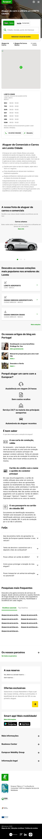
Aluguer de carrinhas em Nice (10, 627)
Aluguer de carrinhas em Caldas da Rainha (10, 631)
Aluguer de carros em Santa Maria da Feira (10, 623)
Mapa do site (6, 828)
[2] (21, 259)
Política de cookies (31, 828)
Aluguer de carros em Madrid (29, 615)
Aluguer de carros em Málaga (10, 619)
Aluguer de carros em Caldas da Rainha (29, 619)
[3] (24, 259)
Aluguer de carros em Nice (29, 623)
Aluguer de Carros (5, 44)
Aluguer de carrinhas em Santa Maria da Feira (29, 627)
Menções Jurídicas (17, 828)
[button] (21, 67)
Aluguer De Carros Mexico (21, 44)
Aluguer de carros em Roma (10, 615)
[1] (17, 259)
